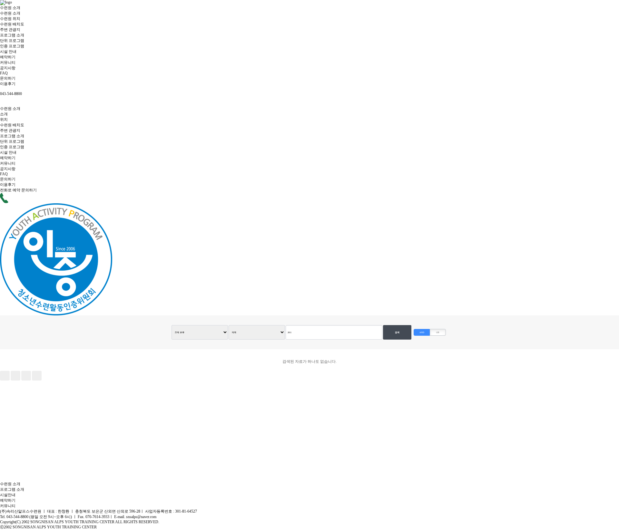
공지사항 (7, 68)
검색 (397, 332)
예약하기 (7, 57)
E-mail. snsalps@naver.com (135, 517)
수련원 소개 (10, 7)
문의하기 (7, 78)
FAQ (4, 73)
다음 (26, 376)
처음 (5, 376)
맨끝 (37, 376)
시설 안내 (8, 51)
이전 (15, 376)
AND (421, 332)
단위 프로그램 (12, 40)
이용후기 (7, 84)
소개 (4, 114)
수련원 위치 (10, 18)
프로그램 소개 (12, 35)
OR (437, 332)
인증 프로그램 (12, 46)
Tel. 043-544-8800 (14, 517)
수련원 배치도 (12, 24)
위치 (4, 119)
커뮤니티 (7, 62)
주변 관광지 (10, 29)
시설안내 (7, 495)
